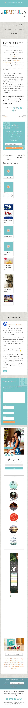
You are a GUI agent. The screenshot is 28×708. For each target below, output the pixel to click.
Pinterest (9, 454)
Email (5, 410)
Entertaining (7, 691)
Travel (15, 693)
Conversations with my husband (8, 253)
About (13, 4)
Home (8, 4)
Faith (24, 116)
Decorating (14, 691)
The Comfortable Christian (7, 291)
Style (12, 693)
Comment (5, 390)
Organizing (21, 691)
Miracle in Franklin (8, 237)
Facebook (5, 454)
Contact (19, 4)
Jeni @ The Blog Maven (17, 703)
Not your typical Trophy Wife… (8, 158)
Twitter (10, 699)
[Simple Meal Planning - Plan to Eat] (14, 593)
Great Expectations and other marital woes (8, 267)
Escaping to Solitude (8, 304)
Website (5, 416)
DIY (23, 693)
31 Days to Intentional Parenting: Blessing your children (8, 195)
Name (5, 405)
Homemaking (14, 695)
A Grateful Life (14, 13)
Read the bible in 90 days (8, 222)
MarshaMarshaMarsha (15, 324)
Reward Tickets (20, 157)
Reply (5, 371)
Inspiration (7, 693)
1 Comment (17, 46)
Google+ (15, 699)
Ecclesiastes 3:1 (14, 56)
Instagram (18, 699)
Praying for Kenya (7, 177)
